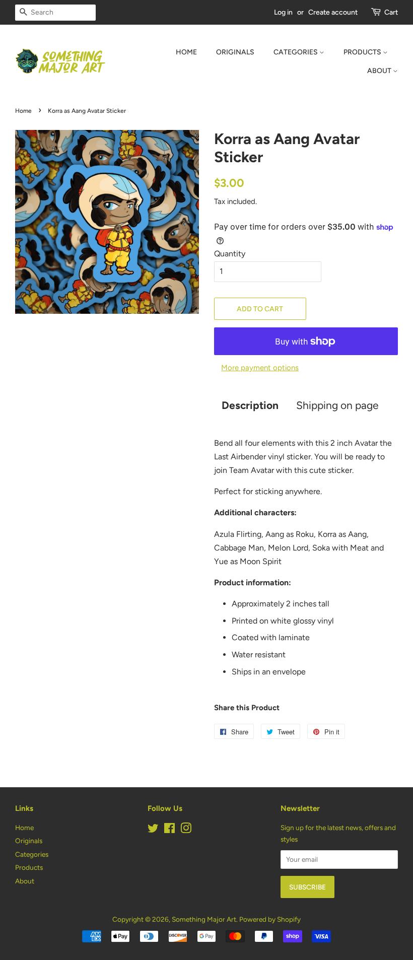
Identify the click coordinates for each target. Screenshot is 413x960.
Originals (235, 52)
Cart (391, 12)
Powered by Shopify (270, 919)
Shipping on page (337, 405)
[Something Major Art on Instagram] (185, 830)
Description (250, 405)
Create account (333, 12)
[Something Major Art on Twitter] (153, 830)
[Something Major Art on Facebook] (169, 830)
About (380, 70)
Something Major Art (204, 919)
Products (363, 52)
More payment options (260, 367)
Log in (283, 12)
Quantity (229, 253)
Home (186, 52)
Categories (296, 52)
